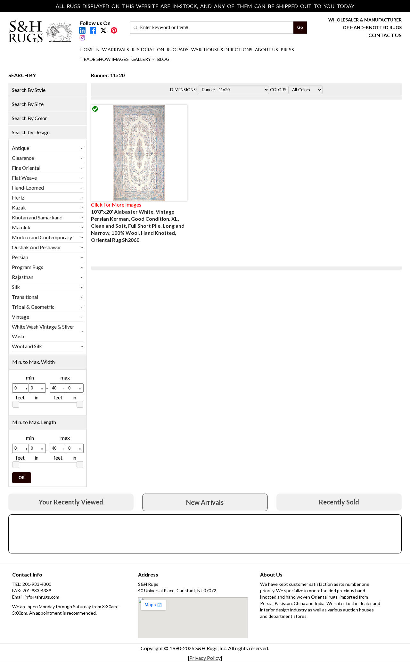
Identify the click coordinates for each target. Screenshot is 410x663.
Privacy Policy (205, 658)
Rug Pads (178, 49)
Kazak (19, 207)
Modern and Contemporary (42, 237)
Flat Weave (24, 178)
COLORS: (279, 89)
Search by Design (31, 132)
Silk (16, 287)
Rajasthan (22, 277)
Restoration (148, 49)
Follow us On (95, 23)
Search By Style (28, 90)
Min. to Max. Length (34, 422)
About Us (266, 49)
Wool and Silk (27, 346)
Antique (20, 148)
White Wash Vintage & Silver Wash (43, 331)
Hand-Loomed (28, 187)
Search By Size (28, 104)
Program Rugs (27, 267)
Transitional (25, 297)
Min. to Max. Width (33, 362)
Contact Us (385, 35)
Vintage (20, 317)
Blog (163, 59)
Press (287, 49)
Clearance (23, 158)
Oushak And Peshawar (36, 247)
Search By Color (29, 118)
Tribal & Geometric (33, 307)
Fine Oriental (26, 168)
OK (22, 477)
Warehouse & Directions (221, 49)
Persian (20, 257)
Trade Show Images (104, 59)
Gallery (141, 59)
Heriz (18, 197)
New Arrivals (112, 49)
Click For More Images (116, 204)
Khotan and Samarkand (37, 217)
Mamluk (21, 227)
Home (87, 49)
